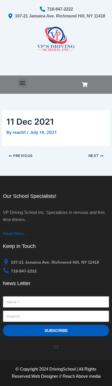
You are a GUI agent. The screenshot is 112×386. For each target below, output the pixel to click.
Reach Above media (82, 376)
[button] (22, 83)
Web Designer (44, 376)
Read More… (15, 233)
